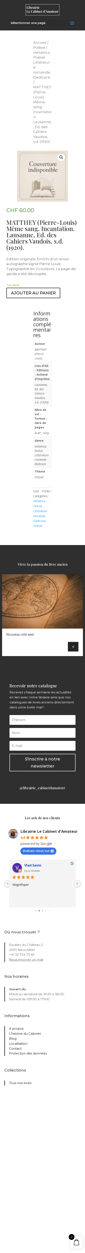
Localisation (18, 1043)
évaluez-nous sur (36, 850)
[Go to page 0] (36, 911)
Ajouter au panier (33, 292)
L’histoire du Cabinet (25, 1033)
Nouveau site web (20, 634)
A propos (16, 1028)
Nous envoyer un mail (26, 960)
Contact (15, 1048)
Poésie (39, 47)
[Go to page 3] (45, 910)
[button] (61, 157)
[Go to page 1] (39, 911)
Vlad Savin (32, 865)
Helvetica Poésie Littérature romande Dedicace (40, 511)
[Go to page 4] (49, 910)
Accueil (39, 42)
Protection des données (28, 1053)
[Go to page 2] (42, 911)
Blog (13, 1038)
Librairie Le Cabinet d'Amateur (49, 831)
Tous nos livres (20, 1083)
